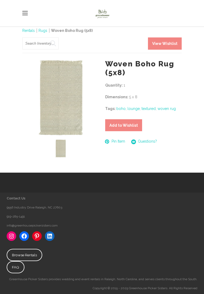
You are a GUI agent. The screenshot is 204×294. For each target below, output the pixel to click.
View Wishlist (164, 43)
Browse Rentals (24, 255)
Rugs (43, 30)
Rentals (28, 30)
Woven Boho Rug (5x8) (72, 30)
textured (149, 108)
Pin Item (118, 141)
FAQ (15, 267)
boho (121, 108)
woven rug (167, 108)
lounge (134, 108)
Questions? (147, 141)
